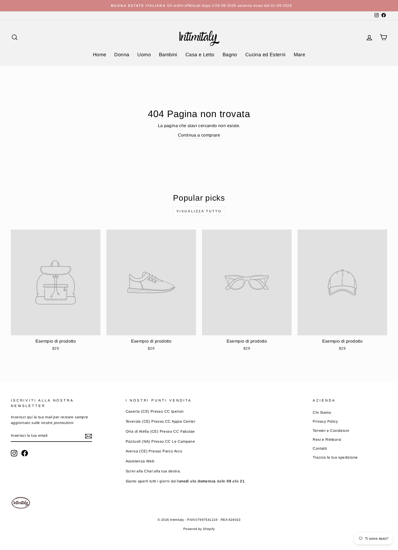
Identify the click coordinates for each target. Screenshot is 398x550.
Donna (121, 54)
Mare (299, 54)
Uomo (144, 54)
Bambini (168, 54)
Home (99, 54)
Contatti (320, 448)
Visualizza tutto (199, 211)
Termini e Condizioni (331, 431)
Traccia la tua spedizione (335, 457)
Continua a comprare (199, 135)
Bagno (230, 54)
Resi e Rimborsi (327, 440)
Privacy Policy (325, 421)
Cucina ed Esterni (265, 54)
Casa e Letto (199, 54)
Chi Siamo (322, 412)
